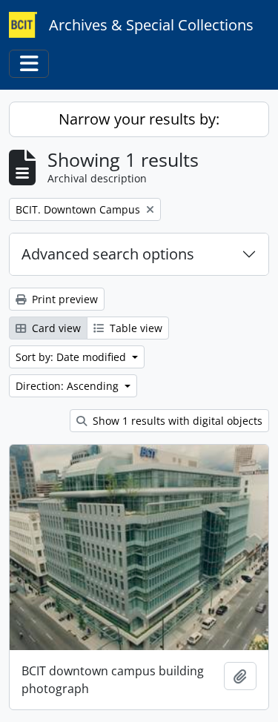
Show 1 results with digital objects (176, 421)
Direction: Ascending (69, 386)
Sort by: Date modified (72, 357)
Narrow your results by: (139, 119)
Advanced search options (107, 254)
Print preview (63, 299)
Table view (134, 328)
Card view (55, 328)
